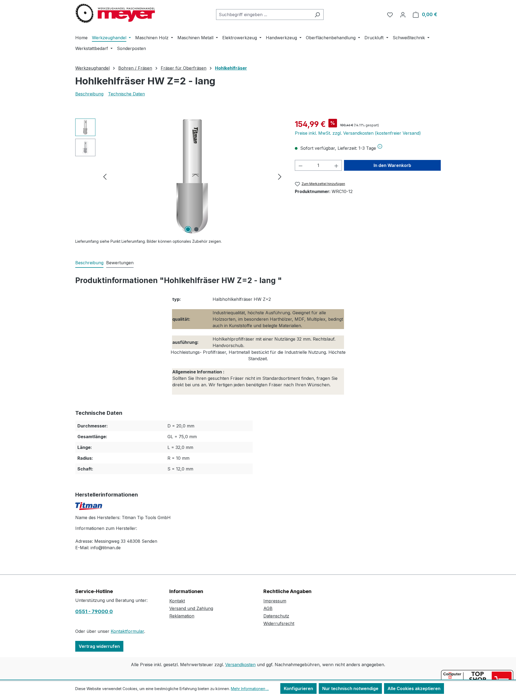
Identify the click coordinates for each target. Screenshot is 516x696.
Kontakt (177, 601)
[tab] (89, 263)
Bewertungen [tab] (120, 262)
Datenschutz (276, 616)
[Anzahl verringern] (300, 165)
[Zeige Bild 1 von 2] (188, 229)
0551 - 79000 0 (94, 611)
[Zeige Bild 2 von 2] (196, 229)
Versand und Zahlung (191, 608)
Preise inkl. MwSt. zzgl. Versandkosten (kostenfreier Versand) (358, 133)
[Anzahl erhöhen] (336, 165)
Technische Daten (126, 94)
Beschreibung (89, 94)
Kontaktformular (127, 631)
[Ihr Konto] (402, 14)
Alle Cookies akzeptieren (414, 688)
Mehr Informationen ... (250, 688)
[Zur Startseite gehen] (115, 13)
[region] (179, 176)
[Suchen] (317, 14)
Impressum (274, 601)
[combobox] (263, 14)
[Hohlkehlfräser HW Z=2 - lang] (192, 176)
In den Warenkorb (392, 165)
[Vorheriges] (105, 176)
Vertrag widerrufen (99, 646)
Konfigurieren (298, 688)
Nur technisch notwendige (350, 688)
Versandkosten (240, 664)
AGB (268, 608)
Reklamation (181, 616)
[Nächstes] (280, 176)
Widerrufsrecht (278, 623)
